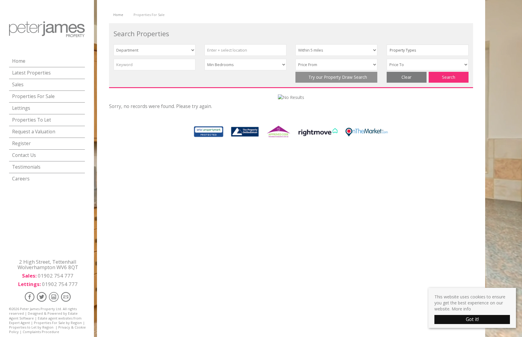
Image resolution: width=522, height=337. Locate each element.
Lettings (21, 108)
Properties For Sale (33, 96)
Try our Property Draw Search (336, 77)
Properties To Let (31, 120)
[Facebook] (29, 296)
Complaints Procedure (41, 331)
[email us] (66, 296)
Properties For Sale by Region (58, 322)
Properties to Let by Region (31, 327)
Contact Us (24, 155)
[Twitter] (42, 296)
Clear (406, 77)
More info (461, 309)
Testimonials (26, 167)
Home (18, 61)
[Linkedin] (54, 296)
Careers (21, 179)
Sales (18, 84)
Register (21, 143)
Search (448, 77)
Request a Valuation (33, 132)
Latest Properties (31, 73)
